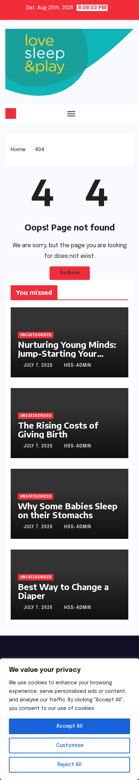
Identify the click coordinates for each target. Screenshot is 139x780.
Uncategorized (35, 335)
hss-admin (77, 366)
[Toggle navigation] (71, 113)
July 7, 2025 (39, 366)
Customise (69, 745)
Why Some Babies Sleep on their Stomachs (68, 510)
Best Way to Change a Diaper (63, 591)
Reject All (69, 764)
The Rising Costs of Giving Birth (58, 429)
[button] (129, 113)
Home (18, 150)
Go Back (70, 273)
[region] (69, 719)
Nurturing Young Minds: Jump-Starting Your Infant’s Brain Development (67, 357)
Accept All (69, 726)
